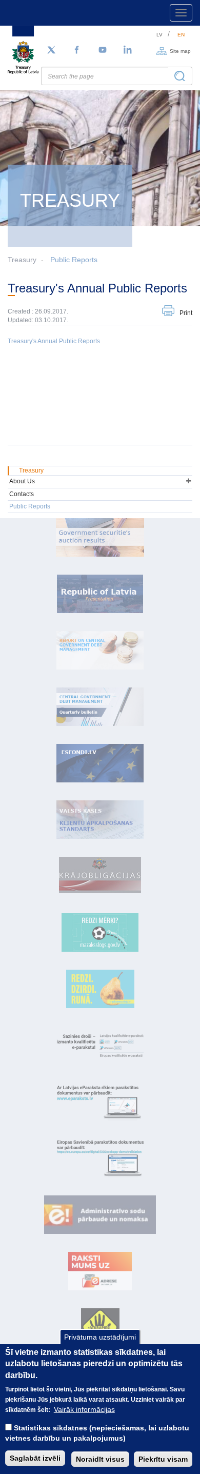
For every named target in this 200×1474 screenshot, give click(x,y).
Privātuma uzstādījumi (100, 1337)
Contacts (21, 494)
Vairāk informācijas (84, 1409)
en (181, 34)
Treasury (31, 470)
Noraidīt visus (100, 1459)
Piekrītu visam (163, 1459)
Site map (180, 50)
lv (159, 34)
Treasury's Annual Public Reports (54, 341)
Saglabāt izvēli (35, 1458)
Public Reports (73, 260)
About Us (22, 481)
